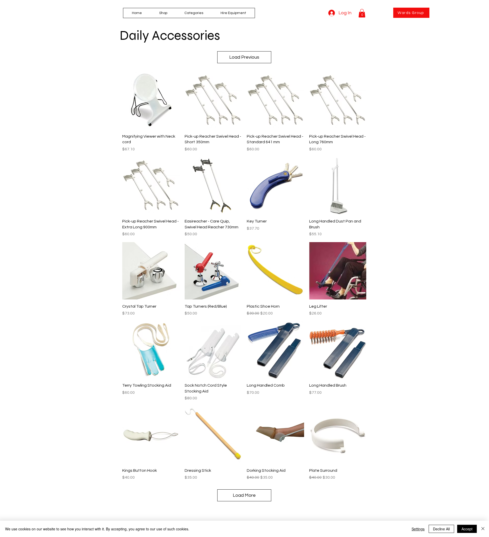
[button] (194, 13)
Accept (466, 528)
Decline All (441, 528)
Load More (244, 495)
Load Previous (244, 57)
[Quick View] (151, 100)
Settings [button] (418, 528)
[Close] (483, 529)
